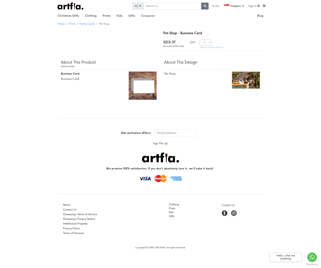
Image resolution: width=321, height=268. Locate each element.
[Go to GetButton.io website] (312, 264)
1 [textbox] (204, 42)
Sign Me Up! (160, 143)
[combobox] (206, 43)
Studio (215, 6)
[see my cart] (264, 6)
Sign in (253, 6)
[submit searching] (205, 6)
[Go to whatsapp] (312, 257)
